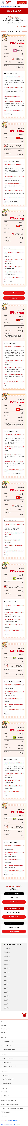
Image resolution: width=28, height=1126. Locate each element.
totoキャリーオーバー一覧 (9, 1066)
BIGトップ (3, 1037)
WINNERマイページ (6, 1116)
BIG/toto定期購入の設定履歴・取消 (9, 1104)
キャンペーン (4, 1088)
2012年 (6, 1004)
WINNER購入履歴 (5, 1112)
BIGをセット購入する (14, 931)
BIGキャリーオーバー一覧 (9, 1049)
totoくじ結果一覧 (7, 1062)
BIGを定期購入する (14, 298)
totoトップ (3, 1054)
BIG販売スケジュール (8, 1041)
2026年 (6, 948)
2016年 (6, 988)
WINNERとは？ (6, 1075)
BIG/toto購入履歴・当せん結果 (8, 1100)
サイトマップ (17, 1124)
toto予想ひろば (5, 1095)
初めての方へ (4, 1025)
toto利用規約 (3, 1120)
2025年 (6, 952)
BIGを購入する (14, 293)
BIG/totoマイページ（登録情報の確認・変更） (12, 1108)
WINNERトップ (4, 1071)
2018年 (6, 980)
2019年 (6, 976)
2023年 (6, 960)
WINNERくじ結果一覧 (8, 1079)
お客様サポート (4, 1033)
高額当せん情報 (8, 6)
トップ (2, 6)
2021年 (6, 968)
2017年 (6, 984)
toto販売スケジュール (8, 1058)
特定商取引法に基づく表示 (14, 1120)
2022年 (6, 964)
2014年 (6, 996)
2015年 (6, 992)
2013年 (6, 1000)
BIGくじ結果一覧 (7, 1045)
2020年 (6, 972)
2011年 (6, 1008)
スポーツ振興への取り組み (6, 1124)
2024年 (6, 956)
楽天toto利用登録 (5, 1029)
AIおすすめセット (7, 1083)
